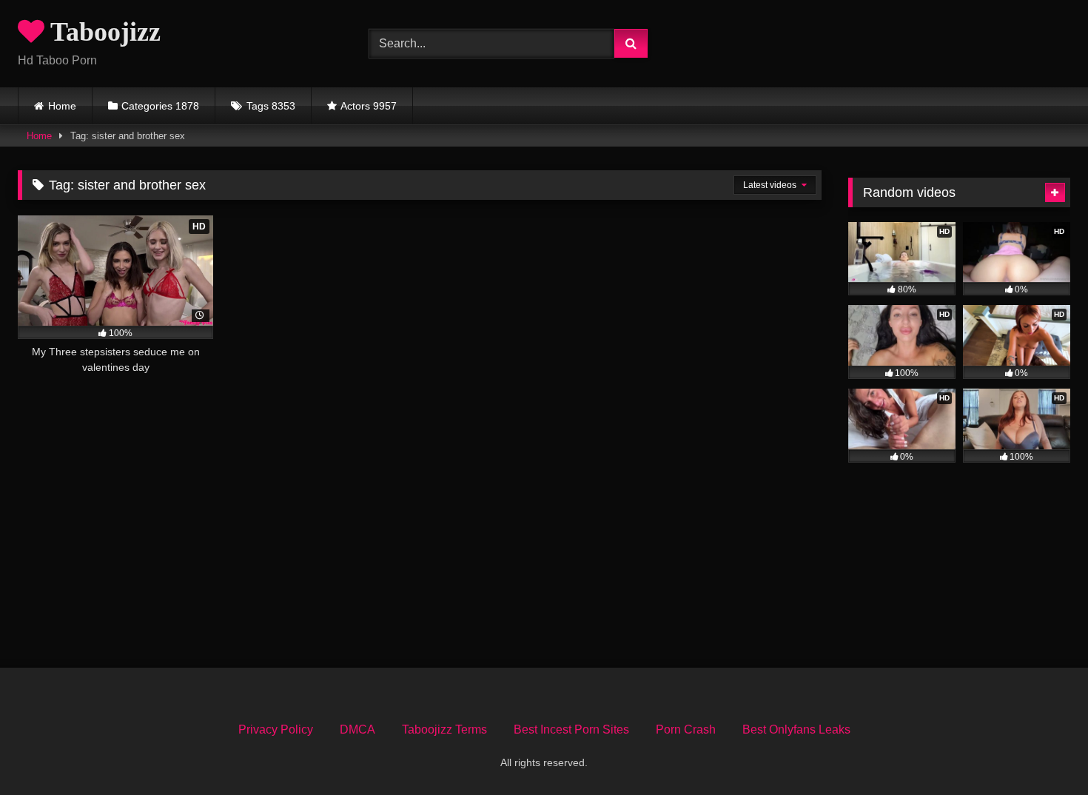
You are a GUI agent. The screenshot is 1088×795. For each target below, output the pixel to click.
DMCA (357, 729)
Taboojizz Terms (444, 729)
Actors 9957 (368, 106)
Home (62, 106)
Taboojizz (102, 32)
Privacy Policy (275, 729)
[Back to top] (1042, 751)
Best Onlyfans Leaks (796, 729)
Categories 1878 (160, 106)
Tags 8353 (270, 106)
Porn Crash (686, 729)
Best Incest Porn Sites (571, 729)
